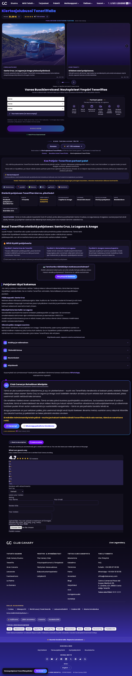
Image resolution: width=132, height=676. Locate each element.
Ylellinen (87, 3)
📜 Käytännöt (62, 187)
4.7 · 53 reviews (72, 146)
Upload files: (30, 522)
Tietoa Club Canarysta (79, 554)
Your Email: (58, 500)
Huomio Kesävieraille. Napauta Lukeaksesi (66, 640)
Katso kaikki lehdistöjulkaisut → (17, 613)
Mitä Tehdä (27, 3)
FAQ (99, 563)
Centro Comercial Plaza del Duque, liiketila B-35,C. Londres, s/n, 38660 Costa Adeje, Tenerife (109, 584)
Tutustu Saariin (14, 554)
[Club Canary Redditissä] (80, 659)
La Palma (10, 581)
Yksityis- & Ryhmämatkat (49, 554)
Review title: (13, 506)
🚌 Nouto (51, 187)
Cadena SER (75, 609)
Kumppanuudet (74, 594)
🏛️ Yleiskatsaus (8, 187)
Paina (70, 572)
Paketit (56, 3)
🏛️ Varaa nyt (11, 426)
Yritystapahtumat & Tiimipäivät (50, 563)
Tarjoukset (44, 3)
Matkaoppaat (70, 3)
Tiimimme (72, 567)
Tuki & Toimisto (105, 554)
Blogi (70, 581)
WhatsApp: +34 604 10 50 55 (109, 572)
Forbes (11, 609)
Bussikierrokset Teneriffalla (58, 153)
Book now (35, 128)
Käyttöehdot (42, 650)
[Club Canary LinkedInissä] (66, 659)
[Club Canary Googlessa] (85, 659)
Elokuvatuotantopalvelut (47, 572)
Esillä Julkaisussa (15, 605)
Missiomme (72, 558)
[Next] (73, 82)
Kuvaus (53, 146)
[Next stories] (127, 46)
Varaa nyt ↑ (40, 671)
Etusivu (14, 3)
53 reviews (41, 16)
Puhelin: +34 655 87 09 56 (108, 567)
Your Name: (13, 500)
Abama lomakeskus (91, 609)
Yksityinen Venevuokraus (47, 567)
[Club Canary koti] (4, 3)
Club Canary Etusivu (15, 558)
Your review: (13, 512)
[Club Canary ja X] (71, 659)
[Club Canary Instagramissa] (47, 659)
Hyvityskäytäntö (75, 650)
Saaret (100, 3)
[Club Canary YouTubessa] (52, 659)
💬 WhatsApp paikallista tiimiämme (38, 426)
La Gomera (11, 585)
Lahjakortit (41, 576)
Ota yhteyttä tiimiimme (66, 277)
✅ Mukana (32, 187)
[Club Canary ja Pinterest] (75, 659)
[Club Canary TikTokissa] (56, 659)
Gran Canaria (12, 567)
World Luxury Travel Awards (40, 609)
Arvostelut (72, 576)
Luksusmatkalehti (61, 609)
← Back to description (18, 442)
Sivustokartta (89, 650)
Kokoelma (72, 563)
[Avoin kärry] (127, 3)
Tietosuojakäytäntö (58, 650)
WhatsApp (75, 372)
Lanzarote (11, 572)
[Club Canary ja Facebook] (61, 659)
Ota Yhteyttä (103, 558)
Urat (69, 590)
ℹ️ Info (42, 187)
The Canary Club (44, 558)
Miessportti (21, 609)
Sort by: (12, 488)
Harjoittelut (72, 585)
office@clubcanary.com (107, 576)
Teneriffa (10, 563)
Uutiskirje (71, 599)
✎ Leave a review (36, 442)
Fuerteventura (12, 576)
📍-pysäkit (21, 187)
